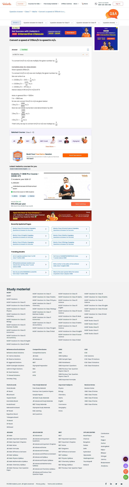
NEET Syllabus (63, 455)
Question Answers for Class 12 (33, 23)
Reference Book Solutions (15, 353)
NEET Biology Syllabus (66, 465)
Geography (62, 408)
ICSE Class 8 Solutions (92, 366)
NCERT (9, 296)
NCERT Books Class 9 (91, 330)
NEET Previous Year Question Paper (70, 468)
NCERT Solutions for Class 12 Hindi (18, 344)
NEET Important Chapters (67, 442)
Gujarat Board (11, 398)
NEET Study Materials (40, 404)
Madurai (86, 465)
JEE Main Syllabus (12, 455)
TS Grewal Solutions (13, 375)
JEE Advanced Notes (39, 447)
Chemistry (62, 395)
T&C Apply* (30, 158)
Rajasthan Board (12, 414)
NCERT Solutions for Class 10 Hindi (70, 316)
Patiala (85, 445)
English (61, 401)
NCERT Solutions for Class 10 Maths (70, 297)
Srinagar (104, 456)
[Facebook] (105, 484)
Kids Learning (37, 411)
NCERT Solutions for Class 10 (68, 294)
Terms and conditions (55, 484)
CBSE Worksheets (64, 362)
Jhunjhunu (104, 466)
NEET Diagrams (64, 449)
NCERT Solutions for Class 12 (16, 302)
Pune (102, 437)
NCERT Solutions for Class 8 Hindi (96, 314)
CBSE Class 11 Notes (91, 395)
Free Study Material (39, 388)
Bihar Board (10, 395)
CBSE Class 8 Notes (91, 404)
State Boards (11, 388)
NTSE (34, 375)
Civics (61, 411)
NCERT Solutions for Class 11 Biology (44, 309)
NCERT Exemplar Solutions (15, 366)
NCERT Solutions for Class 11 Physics (44, 300)
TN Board (10, 421)
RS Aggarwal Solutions (14, 362)
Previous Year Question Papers (43, 391)
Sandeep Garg (11, 379)
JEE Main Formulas (13, 449)
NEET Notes (62, 445)
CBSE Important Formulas (67, 380)
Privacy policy (40, 484)
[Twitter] (116, 484)
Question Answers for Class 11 (59, 23)
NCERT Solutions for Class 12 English (18, 341)
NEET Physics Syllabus (66, 458)
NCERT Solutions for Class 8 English (96, 305)
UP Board (10, 424)
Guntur (103, 443)
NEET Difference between (67, 452)
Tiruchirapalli (87, 461)
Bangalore (86, 442)
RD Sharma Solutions (14, 359)
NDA (34, 369)
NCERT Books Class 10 (92, 327)
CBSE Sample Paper (65, 359)
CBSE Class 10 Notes (91, 398)
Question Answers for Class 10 (86, 23)
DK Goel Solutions (12, 372)
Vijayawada (87, 455)
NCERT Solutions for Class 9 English (70, 331)
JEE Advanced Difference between (44, 454)
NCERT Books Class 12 (92, 321)
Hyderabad (87, 452)
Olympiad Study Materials (41, 408)
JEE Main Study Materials (41, 398)
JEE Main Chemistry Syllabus (16, 465)
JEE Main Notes (12, 445)
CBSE (60, 353)
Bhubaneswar (105, 463)
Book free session (75, 155)
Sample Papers (38, 395)
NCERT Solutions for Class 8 (94, 294)
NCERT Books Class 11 (91, 324)
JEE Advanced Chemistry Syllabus (44, 469)
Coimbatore (105, 433)
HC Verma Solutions (13, 356)
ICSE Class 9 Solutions (92, 362)
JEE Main (35, 356)
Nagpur (103, 440)
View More (49, 146)
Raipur (103, 450)
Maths (34, 11)
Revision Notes (89, 388)
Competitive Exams (39, 353)
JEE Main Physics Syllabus (15, 458)
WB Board (10, 427)
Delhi (85, 449)
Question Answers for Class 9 (112, 23)
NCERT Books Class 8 (91, 334)
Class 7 (28, 11)
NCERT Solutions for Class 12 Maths (18, 305)
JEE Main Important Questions (17, 439)
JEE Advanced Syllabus (40, 457)
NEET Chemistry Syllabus (67, 461)
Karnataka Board (12, 401)
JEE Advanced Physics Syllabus (43, 460)
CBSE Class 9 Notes (91, 401)
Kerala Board (11, 404)
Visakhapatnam (88, 458)
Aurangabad (105, 446)
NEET (34, 362)
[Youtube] (121, 484)
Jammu (103, 459)
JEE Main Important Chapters (16, 442)
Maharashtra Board (13, 408)
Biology (61, 391)
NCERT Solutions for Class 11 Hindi (44, 331)
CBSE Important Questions (67, 366)
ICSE (86, 353)
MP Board (10, 411)
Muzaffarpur (87, 436)
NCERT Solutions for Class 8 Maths (96, 297)
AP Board (10, 391)
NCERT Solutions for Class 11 (42, 294)
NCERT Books (89, 317)
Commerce (62, 404)
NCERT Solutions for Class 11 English (44, 328)
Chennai (86, 439)
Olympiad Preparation (40, 366)
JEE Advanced (37, 359)
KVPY (34, 372)
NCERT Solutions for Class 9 (68, 319)
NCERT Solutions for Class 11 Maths (44, 297)
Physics (61, 388)
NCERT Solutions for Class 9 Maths (70, 323)
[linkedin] (111, 484)
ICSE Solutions (89, 356)
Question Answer (16, 11)
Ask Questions (37, 414)
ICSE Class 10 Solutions (92, 359)
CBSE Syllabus (63, 356)
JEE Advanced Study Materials (43, 401)
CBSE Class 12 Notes (91, 391)
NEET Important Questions (67, 439)
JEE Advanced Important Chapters (44, 444)
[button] (17, 141)
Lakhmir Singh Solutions (15, 369)
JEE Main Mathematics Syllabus (17, 461)
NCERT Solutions (12, 299)
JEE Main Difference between (16, 452)
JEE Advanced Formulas (41, 451)
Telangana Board (12, 417)
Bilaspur (103, 453)
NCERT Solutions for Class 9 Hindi (70, 340)
